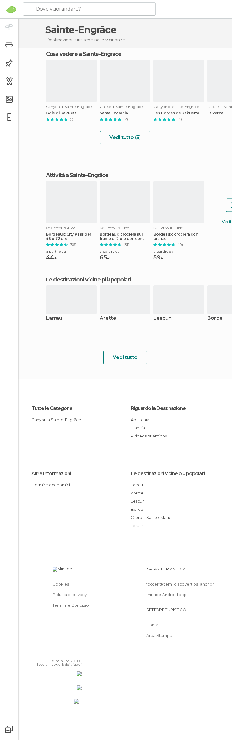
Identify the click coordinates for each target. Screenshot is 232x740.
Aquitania (140, 419)
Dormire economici (50, 484)
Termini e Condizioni (72, 605)
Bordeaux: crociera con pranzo (175, 236)
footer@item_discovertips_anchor (180, 584)
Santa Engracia (114, 113)
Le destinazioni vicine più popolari (88, 279)
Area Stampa (159, 635)
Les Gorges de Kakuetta (176, 113)
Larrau (54, 318)
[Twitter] (61, 652)
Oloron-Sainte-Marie (151, 517)
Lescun (162, 318)
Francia (138, 427)
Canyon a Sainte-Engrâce (56, 419)
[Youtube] (77, 652)
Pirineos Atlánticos (149, 436)
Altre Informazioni (51, 473)
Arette (108, 318)
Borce (137, 509)
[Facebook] (54, 652)
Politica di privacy (70, 594)
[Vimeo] (69, 652)
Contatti (154, 624)
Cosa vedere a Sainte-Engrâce (83, 54)
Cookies (61, 584)
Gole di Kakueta (61, 113)
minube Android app (166, 594)
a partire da (56, 251)
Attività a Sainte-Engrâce (77, 175)
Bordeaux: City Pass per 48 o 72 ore (68, 236)
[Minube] (11, 9)
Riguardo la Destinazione (158, 408)
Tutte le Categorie (51, 408)
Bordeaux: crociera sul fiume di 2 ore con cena (122, 236)
